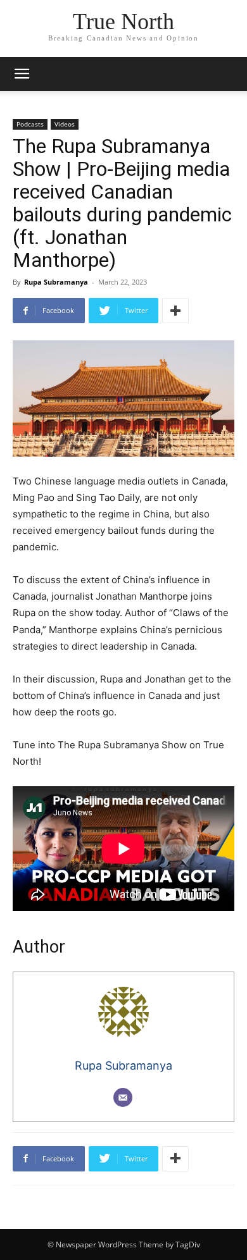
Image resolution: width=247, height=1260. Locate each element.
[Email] (122, 1097)
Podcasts (30, 124)
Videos (64, 124)
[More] (175, 310)
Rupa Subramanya (56, 282)
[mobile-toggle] (21, 74)
